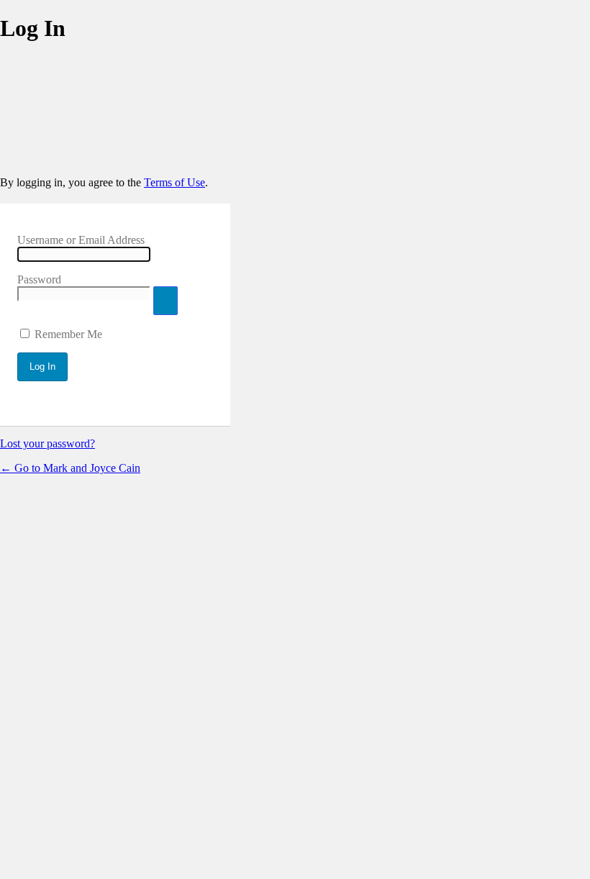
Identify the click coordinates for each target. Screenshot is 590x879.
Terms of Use (174, 182)
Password (39, 279)
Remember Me (68, 334)
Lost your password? (47, 443)
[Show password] (165, 300)
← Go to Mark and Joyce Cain (70, 468)
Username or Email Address (81, 240)
